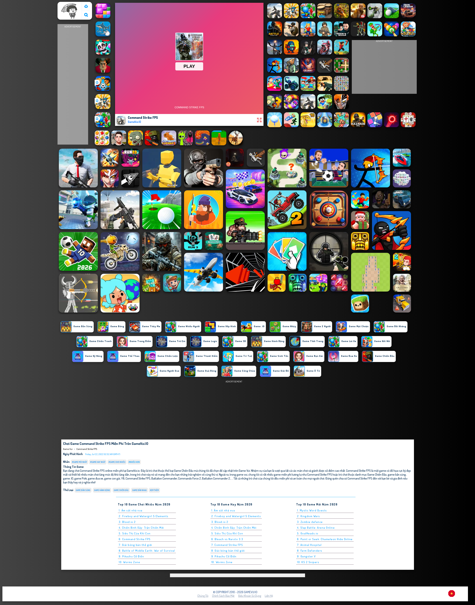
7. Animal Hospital (309, 545)
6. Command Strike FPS (135, 539)
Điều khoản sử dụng (249, 596)
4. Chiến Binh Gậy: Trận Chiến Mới (141, 527)
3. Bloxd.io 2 (127, 522)
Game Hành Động (102, 490)
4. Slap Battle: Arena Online (316, 527)
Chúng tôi (202, 596)
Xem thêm (154, 490)
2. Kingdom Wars (308, 516)
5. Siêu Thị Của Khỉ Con (135, 533)
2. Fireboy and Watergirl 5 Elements (143, 516)
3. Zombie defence (310, 522)
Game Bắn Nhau (139, 490)
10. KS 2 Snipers (308, 562)
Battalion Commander (164, 478)
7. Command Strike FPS (227, 545)
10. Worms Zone (129, 562)
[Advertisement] (73, 84)
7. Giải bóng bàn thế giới (135, 545)
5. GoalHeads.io (307, 533)
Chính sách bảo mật (223, 596)
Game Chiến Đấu (121, 490)
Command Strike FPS (86, 448)
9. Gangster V (306, 556)
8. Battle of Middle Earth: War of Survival (147, 550)
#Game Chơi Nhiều (117, 462)
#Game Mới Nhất (79, 462)
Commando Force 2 (189, 478)
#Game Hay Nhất (97, 462)
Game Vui (64, 4)
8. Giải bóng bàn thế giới (228, 550)
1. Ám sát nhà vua (130, 510)
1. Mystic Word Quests (312, 510)
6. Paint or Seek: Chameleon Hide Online (325, 539)
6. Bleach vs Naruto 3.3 (227, 539)
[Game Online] (86, 7)
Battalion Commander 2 (216, 478)
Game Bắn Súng (83, 490)
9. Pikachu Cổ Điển (131, 556)
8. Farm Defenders (309, 550)
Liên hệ (269, 596)
